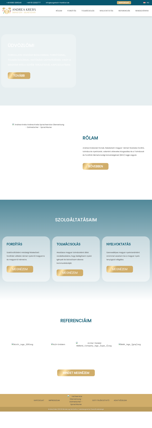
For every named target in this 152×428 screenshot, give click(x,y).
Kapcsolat (39, 400)
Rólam (59, 10)
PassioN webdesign (97, 409)
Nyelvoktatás (106, 10)
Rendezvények (142, 10)
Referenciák (124, 10)
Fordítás (71, 10)
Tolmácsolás (87, 10)
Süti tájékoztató (100, 400)
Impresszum (54, 400)
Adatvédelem (120, 400)
